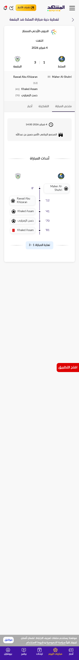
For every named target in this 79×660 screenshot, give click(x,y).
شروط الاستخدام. (35, 643)
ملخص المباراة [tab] (63, 106)
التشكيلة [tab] (44, 106)
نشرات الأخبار (24, 8)
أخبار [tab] (29, 106)
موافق (8, 640)
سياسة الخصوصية (56, 643)
